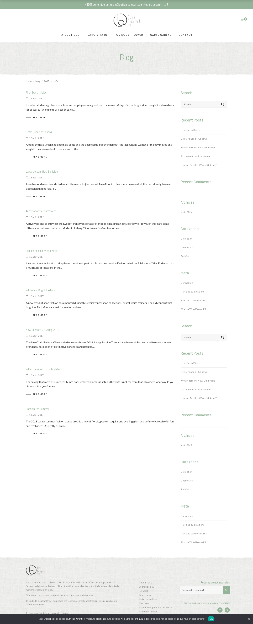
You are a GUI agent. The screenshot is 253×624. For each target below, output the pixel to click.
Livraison (144, 603)
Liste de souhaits (148, 599)
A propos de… (146, 586)
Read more (40, 117)
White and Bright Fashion (40, 290)
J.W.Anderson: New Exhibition (42, 171)
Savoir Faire (145, 582)
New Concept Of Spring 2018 (42, 330)
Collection (186, 238)
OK (211, 618)
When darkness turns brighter (43, 369)
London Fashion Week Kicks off (44, 251)
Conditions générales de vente (155, 607)
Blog (37, 81)
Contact (185, 35)
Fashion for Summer (37, 409)
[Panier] (242, 20)
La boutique (70, 35)
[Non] (248, 619)
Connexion (187, 282)
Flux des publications (193, 291)
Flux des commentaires (194, 300)
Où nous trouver (129, 35)
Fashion (185, 256)
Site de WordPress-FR (193, 309)
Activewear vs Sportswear (41, 211)
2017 (46, 81)
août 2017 (186, 212)
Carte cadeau (161, 35)
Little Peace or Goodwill (39, 132)
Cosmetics (187, 247)
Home (28, 81)
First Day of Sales (36, 92)
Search (222, 104)
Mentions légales (148, 611)
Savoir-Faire (98, 35)
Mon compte (146, 595)
